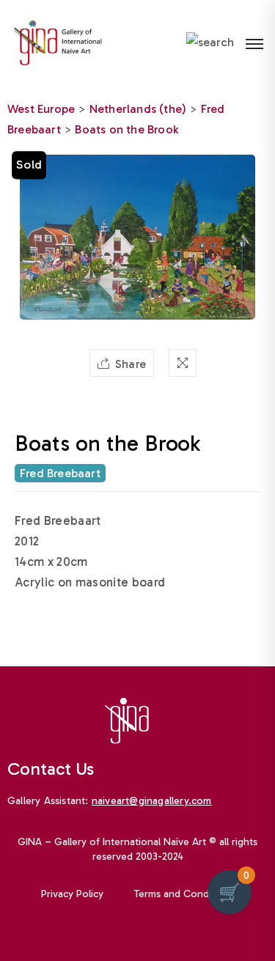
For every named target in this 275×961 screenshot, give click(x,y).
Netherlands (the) (137, 109)
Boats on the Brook (126, 129)
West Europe (41, 109)
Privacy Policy (72, 894)
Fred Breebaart (60, 473)
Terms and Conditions (184, 894)
